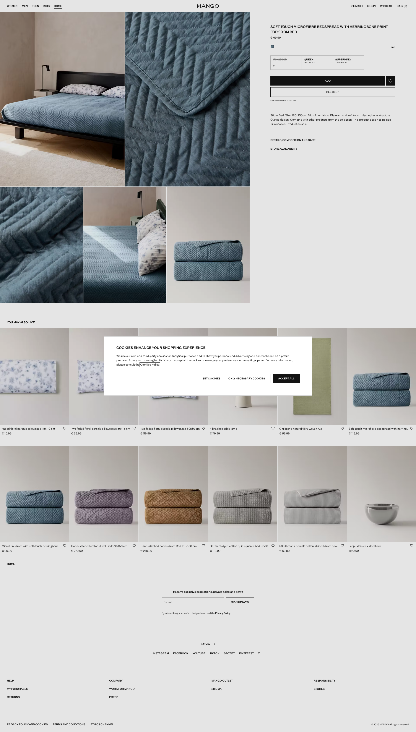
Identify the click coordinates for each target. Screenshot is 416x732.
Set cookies (211, 378)
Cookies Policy (149, 364)
